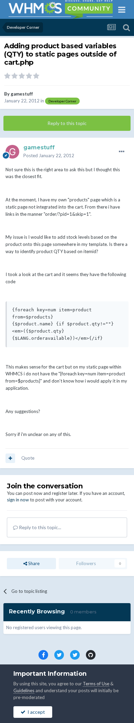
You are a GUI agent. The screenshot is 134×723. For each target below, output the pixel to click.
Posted (48, 155)
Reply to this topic (67, 123)
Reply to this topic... (39, 527)
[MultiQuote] (10, 458)
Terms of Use (96, 683)
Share (33, 563)
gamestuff (22, 94)
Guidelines (23, 690)
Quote (27, 458)
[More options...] (122, 152)
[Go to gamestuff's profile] (12, 152)
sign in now (18, 499)
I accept (35, 712)
